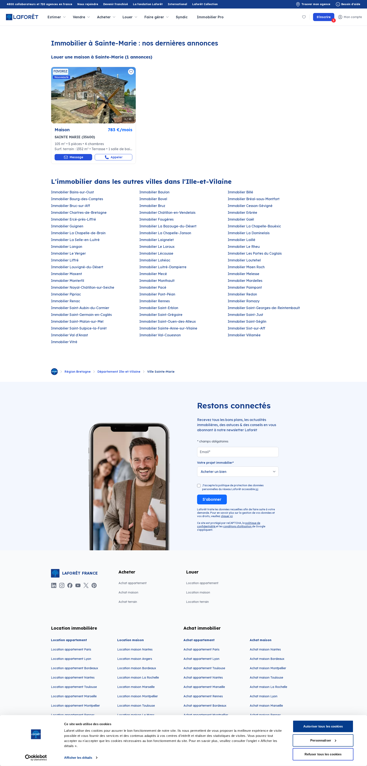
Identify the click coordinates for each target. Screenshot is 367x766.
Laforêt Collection (205, 4)
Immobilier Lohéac (154, 260)
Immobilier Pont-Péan (157, 294)
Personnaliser (320, 740)
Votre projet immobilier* (215, 463)
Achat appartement (133, 583)
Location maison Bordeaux (136, 668)
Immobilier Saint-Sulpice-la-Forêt (79, 328)
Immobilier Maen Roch (246, 267)
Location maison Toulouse (136, 706)
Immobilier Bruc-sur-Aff (70, 206)
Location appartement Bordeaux (74, 668)
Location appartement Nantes (73, 677)
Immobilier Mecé (153, 274)
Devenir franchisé (115, 4)
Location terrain (197, 602)
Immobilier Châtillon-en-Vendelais (167, 212)
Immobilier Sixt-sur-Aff (246, 328)
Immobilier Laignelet (156, 240)
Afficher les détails (78, 757)
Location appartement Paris (71, 649)
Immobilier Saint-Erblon (158, 308)
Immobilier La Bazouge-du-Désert (167, 226)
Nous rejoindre (87, 4)
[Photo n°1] (93, 95)
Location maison (198, 592)
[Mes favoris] (304, 17)
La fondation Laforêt (148, 4)
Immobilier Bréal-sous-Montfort (253, 199)
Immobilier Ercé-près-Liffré (73, 219)
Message (76, 157)
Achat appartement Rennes (203, 696)
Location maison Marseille (136, 687)
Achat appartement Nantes (203, 677)
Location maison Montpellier (137, 696)
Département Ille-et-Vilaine (118, 372)
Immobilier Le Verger (68, 253)
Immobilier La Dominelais (249, 233)
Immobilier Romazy (244, 301)
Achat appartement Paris (201, 649)
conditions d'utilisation (237, 526)
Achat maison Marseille (266, 706)
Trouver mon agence (315, 4)
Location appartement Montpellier (75, 706)
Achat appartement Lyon (201, 659)
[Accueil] (54, 371)
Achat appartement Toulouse (204, 668)
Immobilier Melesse (243, 274)
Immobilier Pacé (152, 287)
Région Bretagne (78, 372)
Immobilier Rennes (154, 301)
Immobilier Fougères (156, 219)
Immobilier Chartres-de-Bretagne (79, 212)
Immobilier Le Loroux (157, 246)
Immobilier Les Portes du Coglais (255, 253)
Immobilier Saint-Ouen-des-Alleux (167, 321)
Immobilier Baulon (154, 192)
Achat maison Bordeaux (267, 659)
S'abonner (212, 499)
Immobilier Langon (66, 246)
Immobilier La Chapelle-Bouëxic (254, 226)
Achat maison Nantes (265, 649)
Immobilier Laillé (241, 240)
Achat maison (128, 592)
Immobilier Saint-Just (245, 314)
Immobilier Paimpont (245, 287)
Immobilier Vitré (64, 342)
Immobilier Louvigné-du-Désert (77, 267)
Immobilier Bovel (153, 199)
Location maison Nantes (134, 649)
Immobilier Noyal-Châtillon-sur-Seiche (82, 287)
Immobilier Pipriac (66, 294)
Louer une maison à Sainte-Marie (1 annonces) (101, 57)
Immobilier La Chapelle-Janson (165, 233)
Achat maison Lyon (263, 696)
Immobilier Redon (242, 294)
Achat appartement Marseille (204, 687)
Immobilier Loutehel (244, 260)
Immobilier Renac (65, 301)
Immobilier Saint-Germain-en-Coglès (81, 314)
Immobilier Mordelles (245, 280)
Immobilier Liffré (65, 260)
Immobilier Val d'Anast (69, 335)
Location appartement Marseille (74, 696)
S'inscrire (325, 18)
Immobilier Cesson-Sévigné (250, 206)
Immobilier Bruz (152, 206)
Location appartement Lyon (71, 659)
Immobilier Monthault (157, 280)
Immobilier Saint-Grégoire (160, 314)
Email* (205, 452)
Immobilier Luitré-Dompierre (162, 267)
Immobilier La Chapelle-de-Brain (78, 233)
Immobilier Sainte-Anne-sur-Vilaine (168, 328)
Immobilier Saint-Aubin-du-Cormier (80, 308)
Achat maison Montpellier (268, 668)
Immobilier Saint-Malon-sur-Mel (77, 321)
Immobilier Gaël (241, 219)
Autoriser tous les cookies (323, 726)
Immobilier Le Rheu (244, 246)
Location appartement (202, 583)
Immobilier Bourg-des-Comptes (77, 199)
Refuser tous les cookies (323, 754)
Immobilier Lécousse (156, 253)
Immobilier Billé (240, 192)
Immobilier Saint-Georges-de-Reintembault (264, 308)
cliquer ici (227, 516)
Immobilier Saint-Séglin (247, 321)
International (177, 4)
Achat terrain (128, 602)
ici (256, 489)
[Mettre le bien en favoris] (131, 72)
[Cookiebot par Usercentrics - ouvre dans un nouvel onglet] (36, 758)
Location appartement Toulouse (74, 687)
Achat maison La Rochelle (268, 687)
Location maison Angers (134, 659)
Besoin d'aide (350, 4)
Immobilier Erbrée (242, 212)
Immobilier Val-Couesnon (160, 335)
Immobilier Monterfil (67, 280)
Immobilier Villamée (244, 335)
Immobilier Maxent (66, 274)
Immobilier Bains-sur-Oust (72, 192)
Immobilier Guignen (67, 226)
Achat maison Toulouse (266, 677)
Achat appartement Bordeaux (205, 706)
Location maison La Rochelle (138, 677)
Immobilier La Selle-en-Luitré (75, 240)
